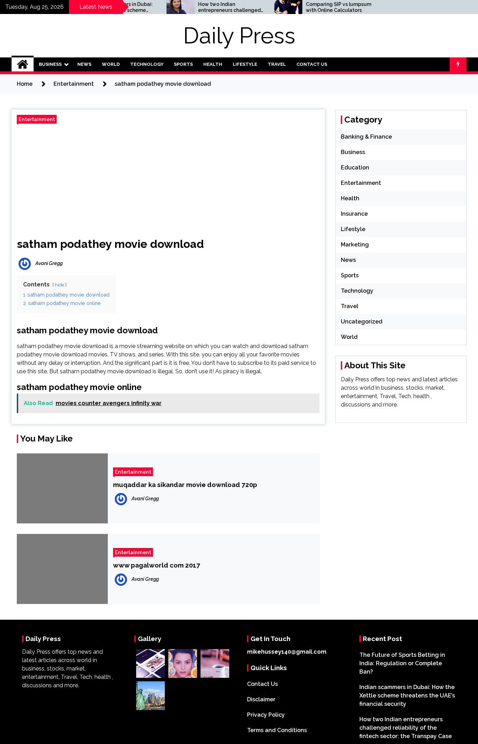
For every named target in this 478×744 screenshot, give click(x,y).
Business (50, 64)
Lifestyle (245, 64)
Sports (183, 64)
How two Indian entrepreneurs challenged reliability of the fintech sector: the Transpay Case (215, 7)
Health (212, 64)
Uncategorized (361, 321)
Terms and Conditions (277, 730)
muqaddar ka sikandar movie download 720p (185, 484)
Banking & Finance (366, 136)
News (84, 64)
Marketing (355, 244)
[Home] (23, 64)
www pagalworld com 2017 (156, 565)
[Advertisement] (168, 178)
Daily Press (239, 35)
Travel (277, 64)
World (111, 64)
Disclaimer (261, 699)
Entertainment (37, 119)
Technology (146, 64)
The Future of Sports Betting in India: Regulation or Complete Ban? (402, 663)
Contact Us (311, 64)
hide (59, 284)
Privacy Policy (266, 714)
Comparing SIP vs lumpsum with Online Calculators (324, 7)
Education (355, 167)
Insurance (354, 213)
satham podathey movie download (110, 243)
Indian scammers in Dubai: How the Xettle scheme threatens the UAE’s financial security (407, 695)
